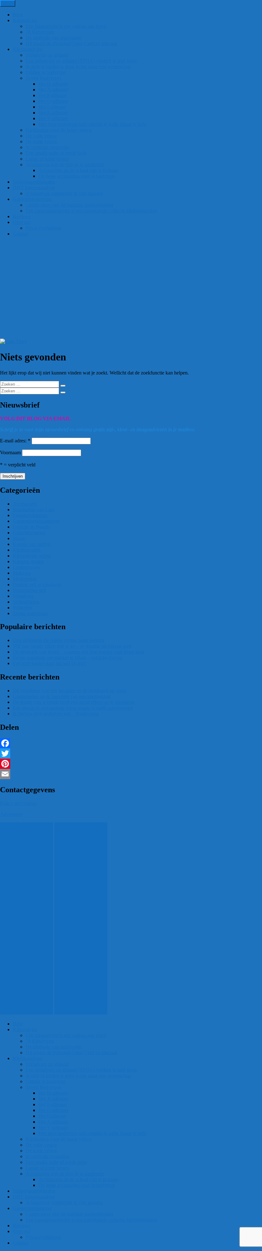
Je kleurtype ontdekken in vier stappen (64, 193)
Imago (19, 538)
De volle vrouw (41, 135)
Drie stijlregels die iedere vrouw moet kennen (58, 640)
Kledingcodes (27, 550)
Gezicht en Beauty (31, 527)
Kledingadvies (27, 49)
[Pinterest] (131, 764)
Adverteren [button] (11, 814)
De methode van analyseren (53, 37)
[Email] (131, 774)
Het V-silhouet (53, 118)
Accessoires (25, 503)
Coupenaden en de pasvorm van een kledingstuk (62, 696)
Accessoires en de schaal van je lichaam (78, 170)
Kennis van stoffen (32, 544)
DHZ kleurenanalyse (34, 187)
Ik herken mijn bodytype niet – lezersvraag (56, 713)
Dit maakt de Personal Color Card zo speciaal (71, 43)
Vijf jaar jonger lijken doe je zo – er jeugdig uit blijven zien (72, 646)
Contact (20, 233)
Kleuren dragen (28, 561)
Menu (8, 3)
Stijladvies (23, 596)
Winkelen (22, 607)
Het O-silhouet (53, 101)
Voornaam (10, 452)
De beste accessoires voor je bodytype (76, 176)
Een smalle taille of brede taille (56, 153)
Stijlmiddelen (26, 602)
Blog (18, 14)
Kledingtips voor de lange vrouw (59, 130)
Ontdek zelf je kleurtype (37, 584)
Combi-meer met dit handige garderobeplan (69, 205)
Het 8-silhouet (52, 95)
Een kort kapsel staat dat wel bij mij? (50, 663)
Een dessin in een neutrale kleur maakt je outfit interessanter (73, 708)
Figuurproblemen (30, 515)
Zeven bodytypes (30, 613)
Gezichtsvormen (29, 532)
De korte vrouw (42, 141)
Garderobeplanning (32, 199)
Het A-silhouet (53, 112)
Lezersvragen (26, 567)
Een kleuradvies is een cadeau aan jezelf (66, 26)
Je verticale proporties (47, 147)
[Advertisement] (131, 290)
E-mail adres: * (15, 440)
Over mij (22, 222)
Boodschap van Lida (34, 509)
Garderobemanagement (36, 521)
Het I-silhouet (52, 107)
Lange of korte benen (47, 158)
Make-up (22, 573)
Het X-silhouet (53, 89)
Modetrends (25, 578)
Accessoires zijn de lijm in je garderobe (65, 164)
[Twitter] (131, 753)
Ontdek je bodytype (46, 72)
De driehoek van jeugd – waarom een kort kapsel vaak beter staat (78, 651)
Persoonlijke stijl (29, 590)
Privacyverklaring (43, 228)
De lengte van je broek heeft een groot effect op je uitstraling (74, 702)
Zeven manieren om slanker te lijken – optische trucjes (67, 657)
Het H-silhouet (53, 83)
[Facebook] (131, 743)
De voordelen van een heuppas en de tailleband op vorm (69, 690)
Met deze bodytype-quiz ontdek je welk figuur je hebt (92, 124)
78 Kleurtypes (40, 32)
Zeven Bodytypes (43, 78)
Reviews (21, 216)
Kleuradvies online (32, 555)
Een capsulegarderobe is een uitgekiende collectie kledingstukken (91, 210)
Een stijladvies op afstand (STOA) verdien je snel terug (81, 60)
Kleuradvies (25, 20)
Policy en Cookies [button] (18, 803)
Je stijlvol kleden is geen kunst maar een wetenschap (78, 66)
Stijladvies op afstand (47, 55)
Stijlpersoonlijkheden (34, 182)
